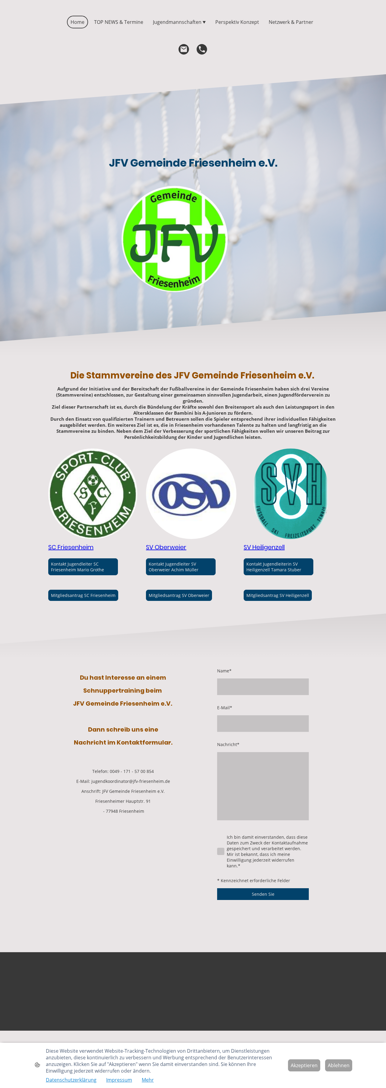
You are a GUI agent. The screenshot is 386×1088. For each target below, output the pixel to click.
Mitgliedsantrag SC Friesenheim (83, 595)
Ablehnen (339, 1065)
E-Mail (224, 707)
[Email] (184, 49)
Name (224, 671)
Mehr (148, 1080)
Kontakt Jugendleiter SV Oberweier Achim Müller (173, 567)
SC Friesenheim (70, 547)
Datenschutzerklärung (71, 1080)
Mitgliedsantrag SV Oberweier (179, 595)
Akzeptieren (304, 1065)
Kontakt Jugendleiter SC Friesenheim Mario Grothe (77, 567)
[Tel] (202, 49)
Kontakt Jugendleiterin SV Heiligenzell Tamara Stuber (273, 567)
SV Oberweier (166, 547)
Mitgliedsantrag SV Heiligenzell (277, 595)
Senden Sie (263, 894)
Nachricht (228, 744)
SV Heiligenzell (264, 547)
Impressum (119, 1080)
